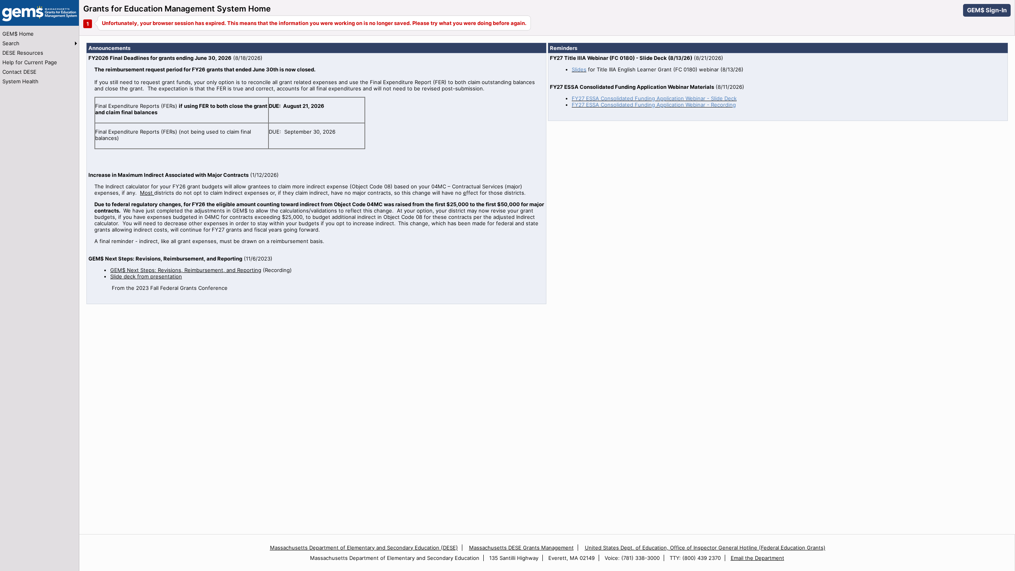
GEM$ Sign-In (987, 10)
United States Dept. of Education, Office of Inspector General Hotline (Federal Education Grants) (705, 547)
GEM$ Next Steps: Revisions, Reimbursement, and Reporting (185, 270)
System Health (20, 81)
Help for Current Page (29, 62)
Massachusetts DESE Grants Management (521, 547)
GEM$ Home (18, 34)
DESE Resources (22, 53)
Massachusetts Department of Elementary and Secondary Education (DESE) (364, 547)
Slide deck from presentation (146, 276)
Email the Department (757, 558)
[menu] (39, 57)
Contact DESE (19, 72)
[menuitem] (39, 33)
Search (10, 43)
